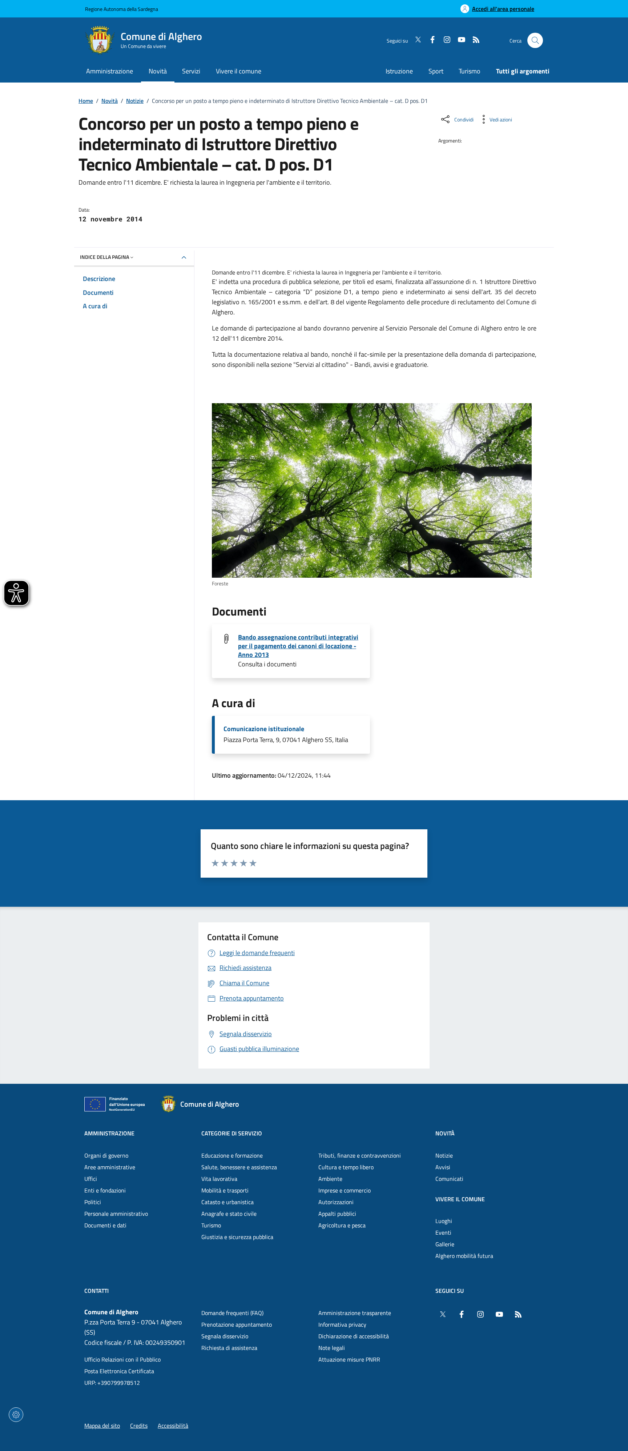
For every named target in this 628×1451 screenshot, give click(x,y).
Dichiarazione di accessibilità (353, 1336)
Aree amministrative (109, 1167)
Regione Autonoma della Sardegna (121, 9)
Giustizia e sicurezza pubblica (237, 1236)
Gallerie (444, 1244)
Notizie (135, 100)
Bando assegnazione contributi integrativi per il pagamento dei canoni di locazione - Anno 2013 (298, 646)
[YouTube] (458, 40)
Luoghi (443, 1220)
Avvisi (442, 1167)
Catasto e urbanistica (227, 1202)
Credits (139, 1425)
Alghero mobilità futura (464, 1255)
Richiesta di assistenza (229, 1347)
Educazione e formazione (232, 1155)
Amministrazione (109, 1133)
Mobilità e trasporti (225, 1190)
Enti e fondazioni (105, 1190)
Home (85, 100)
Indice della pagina (104, 257)
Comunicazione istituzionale (264, 729)
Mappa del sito (102, 1425)
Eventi (443, 1232)
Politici (92, 1202)
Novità (109, 100)
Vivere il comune (460, 1199)
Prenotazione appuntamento (236, 1324)
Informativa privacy (342, 1324)
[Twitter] (415, 40)
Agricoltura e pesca (342, 1225)
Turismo (469, 71)
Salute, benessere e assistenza (239, 1167)
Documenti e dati (105, 1225)
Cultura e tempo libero (346, 1167)
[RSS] (473, 40)
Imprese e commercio (344, 1190)
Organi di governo (106, 1155)
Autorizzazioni (336, 1202)
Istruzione (399, 71)
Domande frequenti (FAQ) (232, 1312)
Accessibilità (173, 1425)
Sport (435, 71)
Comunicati (449, 1178)
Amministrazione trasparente (354, 1312)
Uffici (90, 1178)
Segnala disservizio (224, 1336)
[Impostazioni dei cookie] (16, 1414)
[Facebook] (429, 40)
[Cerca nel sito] (535, 40)
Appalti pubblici (337, 1213)
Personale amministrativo (116, 1213)
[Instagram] (444, 40)
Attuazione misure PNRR (349, 1359)
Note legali (331, 1347)
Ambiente (330, 1178)
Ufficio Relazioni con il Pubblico (122, 1359)
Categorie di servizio (231, 1133)
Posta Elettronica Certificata (119, 1371)
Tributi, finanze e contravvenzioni (359, 1155)
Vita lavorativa (219, 1178)
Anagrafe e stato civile (229, 1213)
